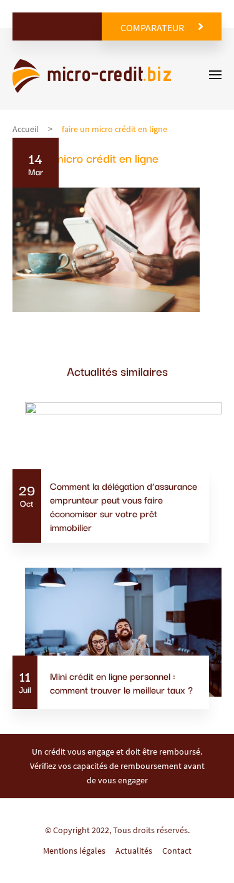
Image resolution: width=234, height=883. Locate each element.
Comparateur (152, 27)
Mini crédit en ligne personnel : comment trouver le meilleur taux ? (121, 682)
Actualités (133, 850)
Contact (177, 850)
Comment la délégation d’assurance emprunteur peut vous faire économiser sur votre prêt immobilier (123, 506)
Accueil (25, 129)
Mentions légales (74, 850)
